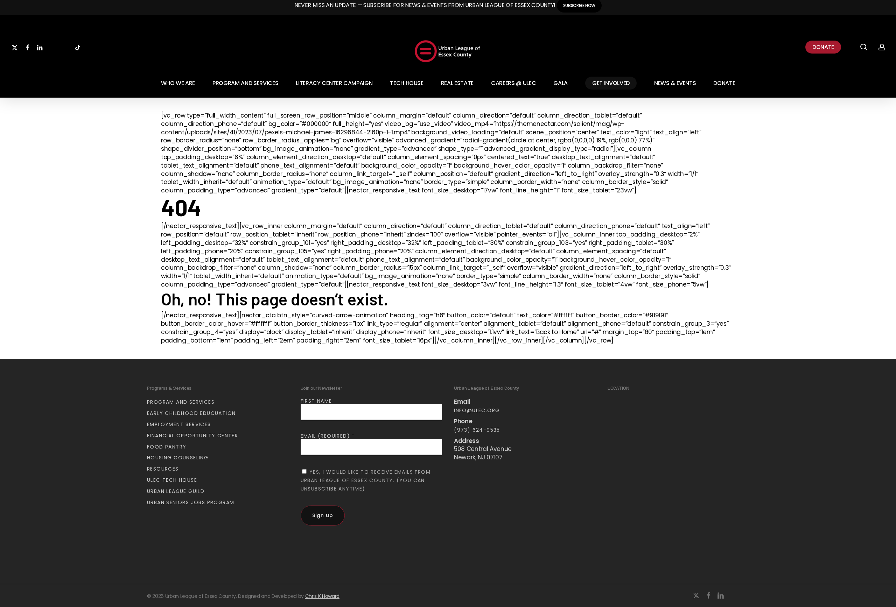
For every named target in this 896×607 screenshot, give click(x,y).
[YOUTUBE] (52, 47)
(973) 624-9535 (477, 429)
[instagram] (746, 595)
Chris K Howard (322, 596)
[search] (864, 47)
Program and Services (181, 401)
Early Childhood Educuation (191, 413)
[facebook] (708, 595)
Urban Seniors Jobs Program (190, 502)
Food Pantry (166, 446)
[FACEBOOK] (27, 47)
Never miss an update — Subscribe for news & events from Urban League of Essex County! (425, 5)
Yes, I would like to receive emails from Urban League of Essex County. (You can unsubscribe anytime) (365, 480)
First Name (316, 401)
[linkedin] (720, 595)
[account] (882, 47)
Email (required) (328, 436)
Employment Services (179, 424)
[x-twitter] (696, 595)
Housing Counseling (177, 457)
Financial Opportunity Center (192, 435)
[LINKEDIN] (40, 47)
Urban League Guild (175, 491)
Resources (163, 468)
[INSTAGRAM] (65, 47)
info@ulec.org (476, 410)
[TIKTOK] (77, 47)
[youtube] (734, 595)
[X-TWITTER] (14, 47)
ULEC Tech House (172, 480)
